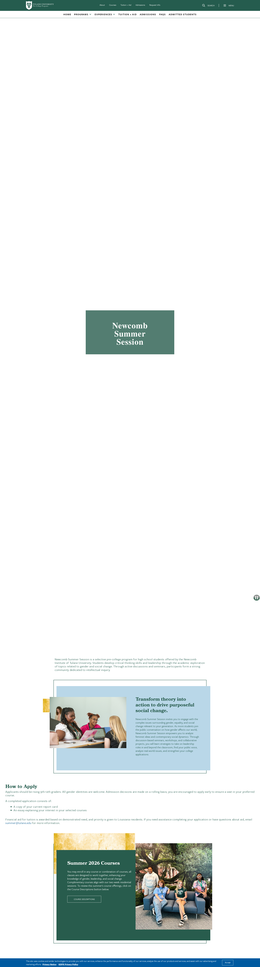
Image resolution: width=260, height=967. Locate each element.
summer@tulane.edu (18, 823)
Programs (81, 14)
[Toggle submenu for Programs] (90, 14)
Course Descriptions (84, 899)
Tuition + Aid (126, 4)
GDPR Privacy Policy (68, 964)
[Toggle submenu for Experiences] (114, 14)
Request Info (154, 4)
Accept (227, 963)
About (102, 4)
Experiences (103, 14)
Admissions (140, 4)
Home (67, 14)
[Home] (40, 5)
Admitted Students (183, 14)
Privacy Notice (49, 964)
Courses (112, 4)
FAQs (162, 14)
